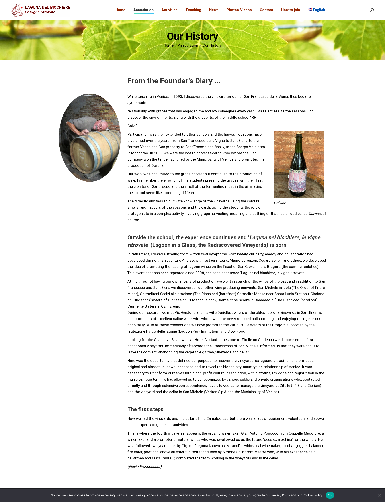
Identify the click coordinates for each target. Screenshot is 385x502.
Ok (330, 495)
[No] (379, 495)
